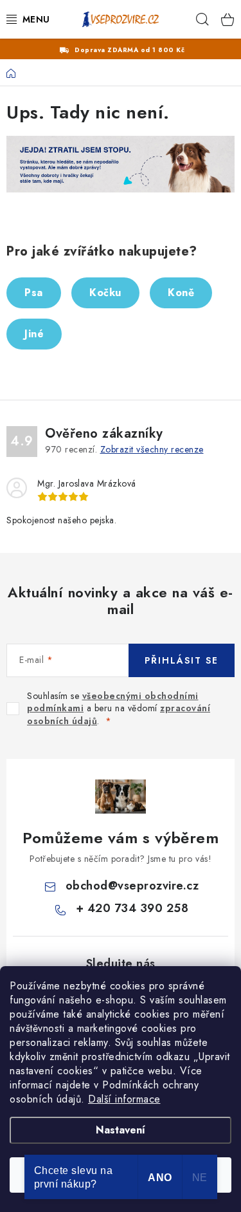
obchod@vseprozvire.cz (132, 885)
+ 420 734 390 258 (132, 908)
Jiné (34, 333)
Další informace (124, 1099)
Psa (33, 292)
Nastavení (120, 1130)
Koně (181, 292)
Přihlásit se (182, 660)
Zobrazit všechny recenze (152, 449)
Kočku (105, 292)
